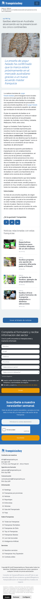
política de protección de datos (27, 385)
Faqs (6, 513)
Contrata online (9, 557)
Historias (7, 506)
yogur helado (32, 105)
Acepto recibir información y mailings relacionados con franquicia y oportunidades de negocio (21, 381)
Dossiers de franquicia (18, 579)
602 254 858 (5, 472)
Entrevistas (8, 503)
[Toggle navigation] (37, 3)
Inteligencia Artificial (11, 541)
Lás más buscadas (11, 538)
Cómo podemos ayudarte (22, 577)
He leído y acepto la (20, 385)
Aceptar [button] (7, 597)
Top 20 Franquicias (11, 531)
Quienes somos (24, 575)
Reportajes (8, 500)
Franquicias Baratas (11, 535)
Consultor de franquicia (10, 575)
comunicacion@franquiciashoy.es (13, 479)
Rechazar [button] (16, 597)
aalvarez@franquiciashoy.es (11, 470)
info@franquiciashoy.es (9, 459)
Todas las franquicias (11, 522)
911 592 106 (5, 462)
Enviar (20, 390)
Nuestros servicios (10, 550)
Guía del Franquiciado (12, 509)
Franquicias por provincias (13, 493)
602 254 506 (5, 481)
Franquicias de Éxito (11, 528)
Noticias (7, 496)
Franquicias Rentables (12, 525)
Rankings (7, 490)
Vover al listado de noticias (20, 320)
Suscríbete (20, 438)
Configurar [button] (26, 597)
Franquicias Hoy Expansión (13, 554)
